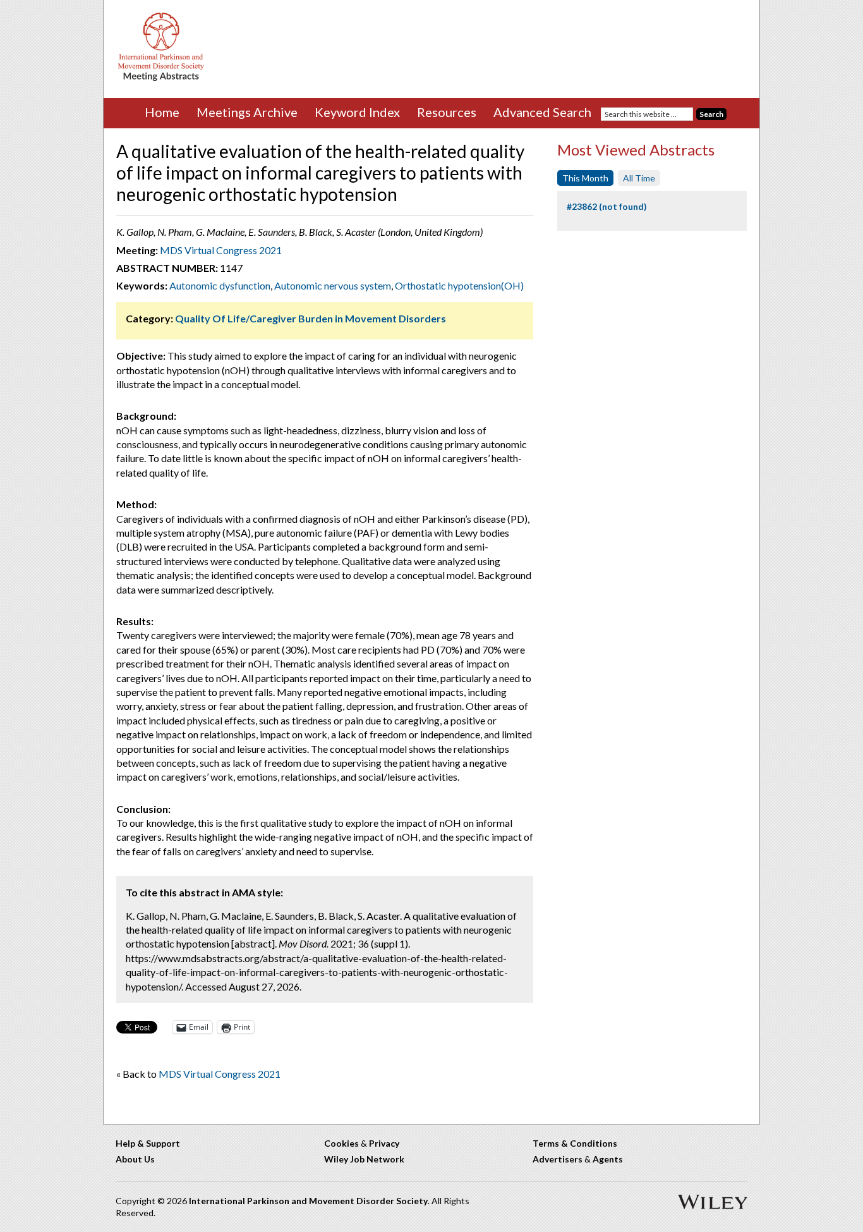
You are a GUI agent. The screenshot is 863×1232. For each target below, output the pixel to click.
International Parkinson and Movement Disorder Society (308, 1200)
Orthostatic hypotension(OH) (459, 285)
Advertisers (557, 1159)
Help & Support (148, 1143)
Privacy (384, 1143)
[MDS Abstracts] (161, 78)
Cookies (341, 1143)
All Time (639, 178)
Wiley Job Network (364, 1159)
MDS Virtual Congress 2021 (221, 250)
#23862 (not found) (607, 206)
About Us (135, 1159)
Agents (608, 1159)
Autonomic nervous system (332, 285)
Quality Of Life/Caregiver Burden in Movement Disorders (310, 318)
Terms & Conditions (575, 1143)
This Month (585, 178)
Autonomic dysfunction (219, 285)
